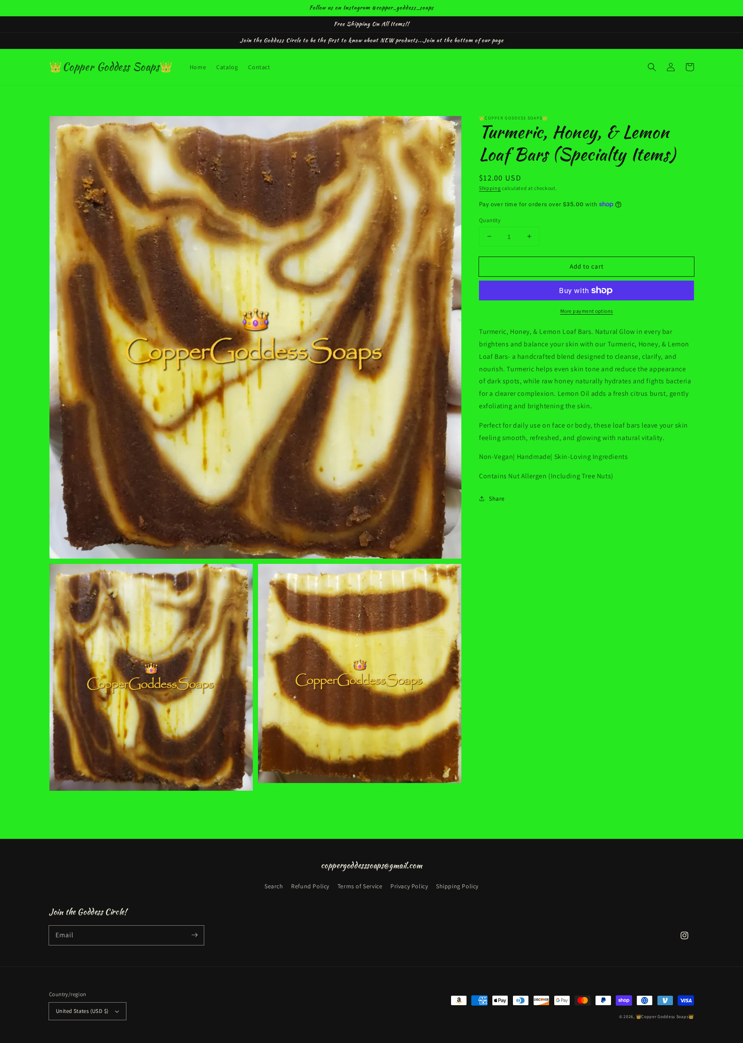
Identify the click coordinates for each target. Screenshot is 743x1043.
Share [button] (497, 498)
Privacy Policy (409, 886)
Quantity (489, 219)
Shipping (490, 188)
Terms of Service (360, 886)
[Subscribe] (194, 935)
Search (273, 886)
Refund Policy (310, 886)
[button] (651, 67)
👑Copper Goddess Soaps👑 (665, 1016)
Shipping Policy (457, 886)
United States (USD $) (82, 1011)
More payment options (586, 311)
